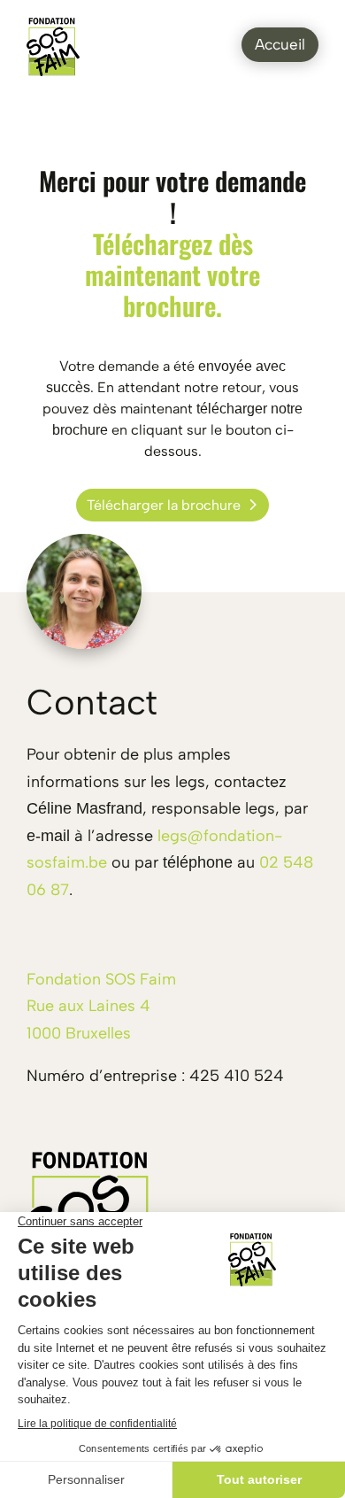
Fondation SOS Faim (101, 979)
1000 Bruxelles (79, 1033)
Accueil (280, 44)
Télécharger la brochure (164, 505)
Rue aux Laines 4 (88, 1005)
